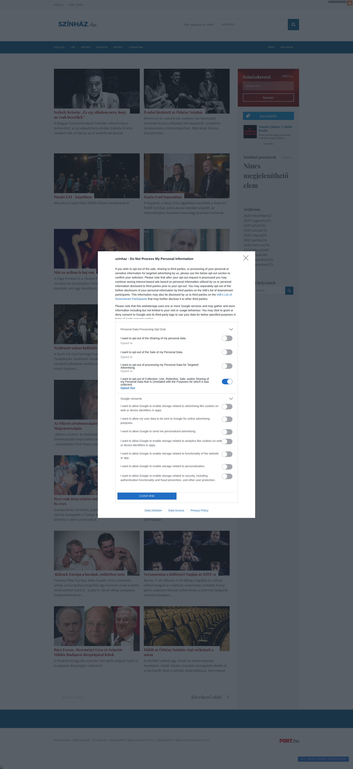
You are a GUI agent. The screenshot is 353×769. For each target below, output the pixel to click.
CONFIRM (147, 496)
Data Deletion (153, 510)
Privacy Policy (199, 510)
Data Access (176, 510)
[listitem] (176, 329)
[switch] (227, 338)
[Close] (247, 259)
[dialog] (176, 384)
